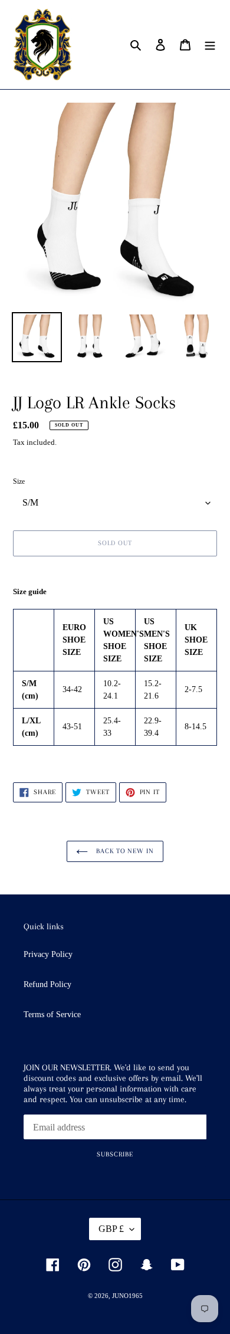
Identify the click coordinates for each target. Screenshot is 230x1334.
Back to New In (124, 851)
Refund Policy (47, 984)
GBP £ (111, 1229)
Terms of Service (52, 1014)
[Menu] (210, 44)
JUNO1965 (127, 1295)
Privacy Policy (48, 954)
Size (19, 481)
